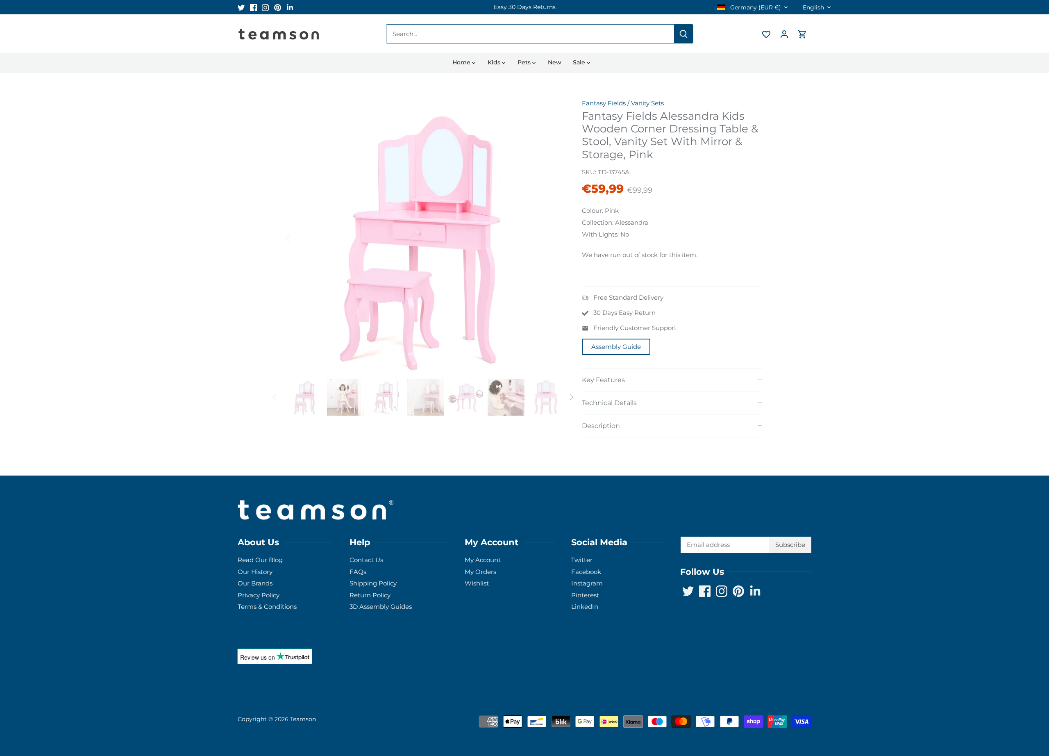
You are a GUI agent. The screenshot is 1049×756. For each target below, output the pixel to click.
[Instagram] (931, 716)
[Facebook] (918, 716)
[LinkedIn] (955, 716)
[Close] (1021, 631)
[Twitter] (906, 716)
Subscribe (991, 691)
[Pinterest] (943, 716)
